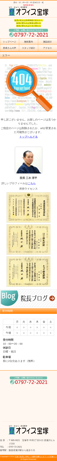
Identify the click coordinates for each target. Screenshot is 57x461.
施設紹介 (47, 41)
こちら (32, 183)
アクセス (47, 48)
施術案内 (28, 41)
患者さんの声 (9, 48)
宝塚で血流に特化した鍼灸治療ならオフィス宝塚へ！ (36, 457)
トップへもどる (28, 136)
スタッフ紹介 (28, 48)
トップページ (9, 41)
